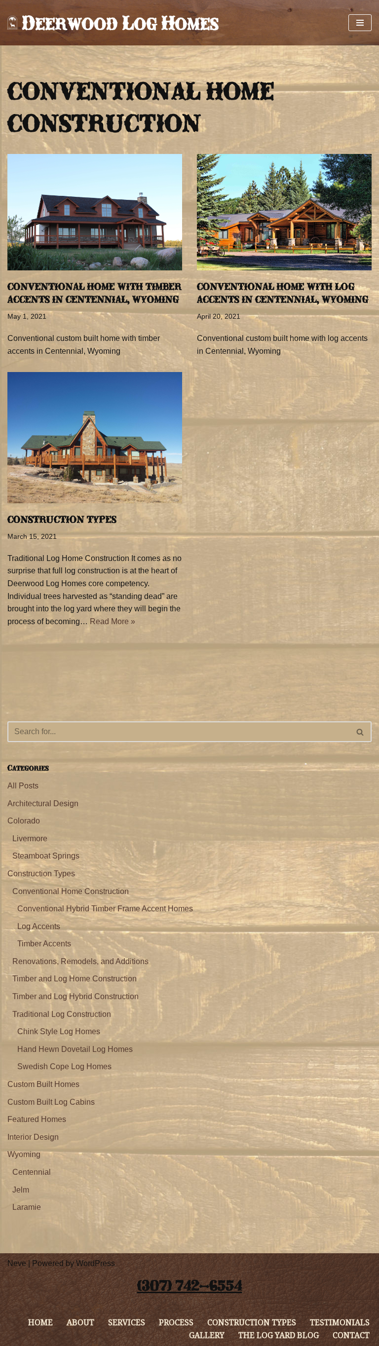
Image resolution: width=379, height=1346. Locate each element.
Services (126, 1322)
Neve (16, 1263)
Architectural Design (42, 803)
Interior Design (33, 1137)
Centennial (31, 1172)
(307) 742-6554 (189, 1285)
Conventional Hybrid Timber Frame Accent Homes (105, 908)
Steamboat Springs (45, 856)
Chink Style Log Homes (58, 1031)
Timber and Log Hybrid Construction (75, 996)
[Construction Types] (94, 437)
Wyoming (23, 1154)
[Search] (360, 731)
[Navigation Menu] (360, 22)
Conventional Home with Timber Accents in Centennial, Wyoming (94, 292)
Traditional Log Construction (61, 1014)
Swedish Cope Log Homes (64, 1066)
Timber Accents (44, 943)
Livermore (29, 838)
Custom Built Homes (43, 1084)
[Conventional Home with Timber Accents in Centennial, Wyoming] (94, 212)
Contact (351, 1335)
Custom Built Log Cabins (51, 1102)
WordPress (95, 1263)
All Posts (22, 786)
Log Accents (38, 926)
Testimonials (340, 1322)
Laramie (26, 1207)
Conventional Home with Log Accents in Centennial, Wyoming (283, 292)
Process (176, 1322)
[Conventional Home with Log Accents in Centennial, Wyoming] (284, 212)
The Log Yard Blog (278, 1335)
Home (40, 1322)
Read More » (112, 621)
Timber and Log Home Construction (74, 978)
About (80, 1322)
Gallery (207, 1335)
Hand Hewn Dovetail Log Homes (75, 1049)
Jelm (20, 1190)
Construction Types (61, 519)
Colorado (23, 821)
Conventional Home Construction (70, 891)
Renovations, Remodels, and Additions (80, 961)
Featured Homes (36, 1119)
